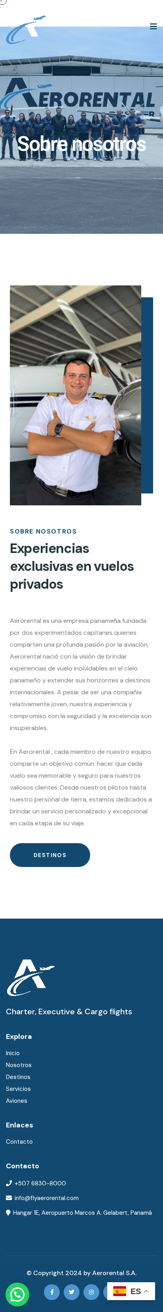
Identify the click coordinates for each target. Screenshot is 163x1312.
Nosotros (19, 1065)
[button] (17, 1294)
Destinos (50, 855)
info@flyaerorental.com (47, 1198)
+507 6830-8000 (40, 1183)
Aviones (16, 1101)
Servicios (18, 1089)
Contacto (19, 1142)
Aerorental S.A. (114, 1273)
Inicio (13, 1053)
